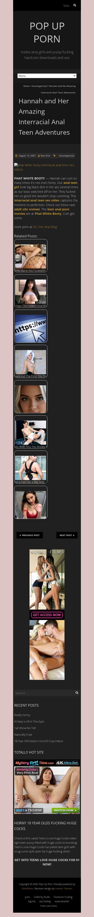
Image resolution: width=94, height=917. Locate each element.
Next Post (66, 535)
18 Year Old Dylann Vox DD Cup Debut (38, 741)
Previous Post (31, 535)
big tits (31, 901)
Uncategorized (39, 85)
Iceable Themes (63, 888)
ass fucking (45, 901)
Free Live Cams (48, 905)
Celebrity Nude (42, 897)
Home (26, 85)
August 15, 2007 (27, 155)
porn (27, 897)
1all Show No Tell (25, 728)
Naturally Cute (23, 734)
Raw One (45, 155)
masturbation (62, 901)
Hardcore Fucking (63, 897)
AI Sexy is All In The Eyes (29, 721)
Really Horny (22, 715)
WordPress (27, 888)
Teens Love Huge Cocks (29, 847)
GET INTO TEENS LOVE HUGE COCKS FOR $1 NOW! (47, 862)
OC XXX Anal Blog (45, 227)
